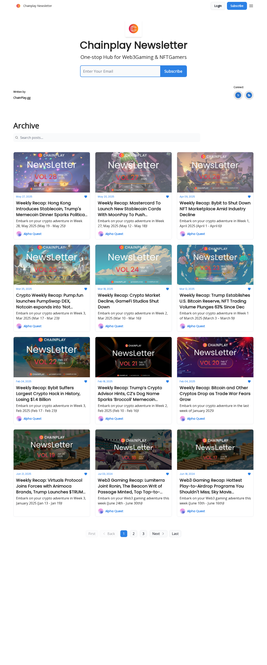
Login (218, 6)
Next (156, 533)
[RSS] (249, 95)
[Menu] (251, 5)
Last (175, 533)
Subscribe (236, 6)
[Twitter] (238, 95)
